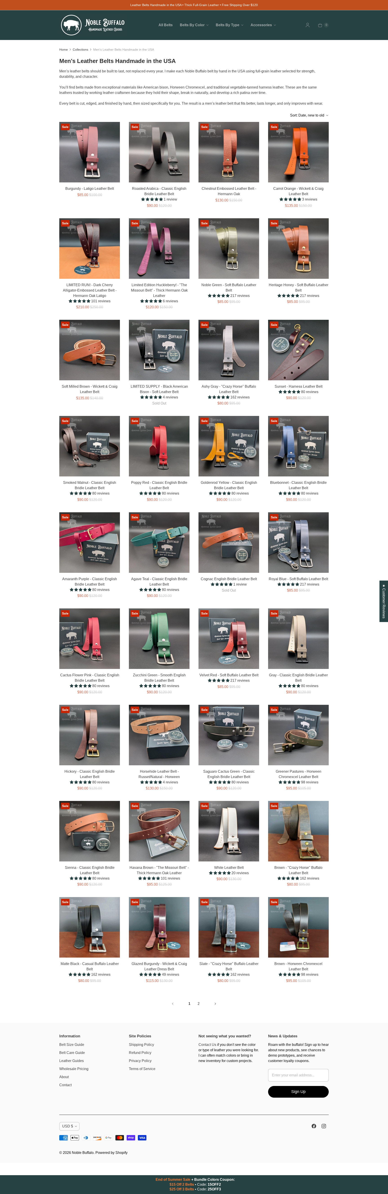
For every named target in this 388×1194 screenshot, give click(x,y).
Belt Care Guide (72, 1053)
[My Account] (307, 25)
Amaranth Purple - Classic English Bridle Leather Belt (89, 581)
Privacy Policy (140, 1061)
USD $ (67, 1126)
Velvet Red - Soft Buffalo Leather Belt (228, 675)
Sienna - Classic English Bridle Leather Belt (90, 870)
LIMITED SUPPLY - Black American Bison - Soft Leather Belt (159, 389)
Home (63, 49)
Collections (80, 49)
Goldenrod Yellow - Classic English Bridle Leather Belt (229, 485)
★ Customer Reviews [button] (384, 601)
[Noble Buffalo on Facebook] (314, 1126)
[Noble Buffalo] (93, 25)
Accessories (261, 25)
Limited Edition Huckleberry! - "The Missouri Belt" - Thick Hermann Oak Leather (159, 290)
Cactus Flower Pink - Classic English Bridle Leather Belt (89, 677)
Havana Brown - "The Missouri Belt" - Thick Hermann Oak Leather (159, 870)
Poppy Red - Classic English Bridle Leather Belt (159, 485)
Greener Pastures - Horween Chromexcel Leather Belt (298, 774)
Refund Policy (140, 1053)
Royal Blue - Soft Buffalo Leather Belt (298, 579)
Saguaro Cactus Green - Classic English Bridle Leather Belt (229, 774)
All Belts (166, 25)
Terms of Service (142, 1069)
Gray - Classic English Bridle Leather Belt (298, 677)
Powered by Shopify (111, 1153)
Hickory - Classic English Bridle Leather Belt (89, 774)
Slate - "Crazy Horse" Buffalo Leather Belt (228, 966)
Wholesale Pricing (73, 1069)
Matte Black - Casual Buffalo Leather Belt (90, 966)
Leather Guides (71, 1061)
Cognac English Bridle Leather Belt (229, 579)
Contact (65, 1085)
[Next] (215, 1004)
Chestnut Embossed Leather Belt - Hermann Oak (229, 191)
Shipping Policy (141, 1045)
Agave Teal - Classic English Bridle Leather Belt (159, 581)
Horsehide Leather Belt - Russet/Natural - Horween (159, 774)
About (64, 1077)
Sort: (307, 115)
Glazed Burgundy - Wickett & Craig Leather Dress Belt (159, 966)
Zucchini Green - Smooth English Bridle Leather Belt (159, 677)
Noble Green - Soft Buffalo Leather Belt (228, 287)
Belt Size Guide (71, 1045)
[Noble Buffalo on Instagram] (324, 1126)
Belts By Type (227, 25)
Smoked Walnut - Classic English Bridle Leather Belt (89, 485)
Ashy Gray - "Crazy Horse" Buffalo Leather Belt (229, 389)
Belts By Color (192, 25)
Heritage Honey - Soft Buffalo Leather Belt (298, 287)
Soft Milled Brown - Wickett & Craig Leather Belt (89, 389)
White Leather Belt (229, 868)
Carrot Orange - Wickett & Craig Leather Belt (298, 191)
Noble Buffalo (83, 1153)
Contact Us (207, 1045)
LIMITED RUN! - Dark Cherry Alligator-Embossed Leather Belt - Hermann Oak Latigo (90, 290)
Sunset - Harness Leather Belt (298, 386)
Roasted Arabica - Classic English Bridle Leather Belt (159, 191)
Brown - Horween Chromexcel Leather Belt (298, 966)
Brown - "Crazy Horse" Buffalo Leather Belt (298, 870)
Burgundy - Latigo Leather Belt (89, 188)
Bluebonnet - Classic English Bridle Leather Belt (298, 485)
